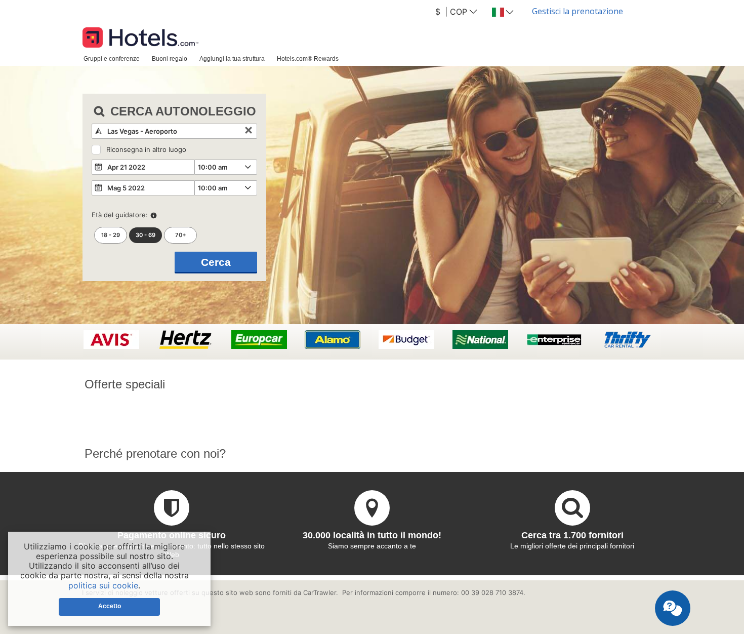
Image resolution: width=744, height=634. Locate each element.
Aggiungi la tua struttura (232, 58)
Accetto (109, 606)
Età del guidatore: (120, 215)
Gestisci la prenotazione (577, 11)
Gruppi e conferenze (112, 58)
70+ (180, 235)
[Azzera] (248, 131)
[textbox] (174, 131)
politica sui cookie (103, 585)
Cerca (216, 262)
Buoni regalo (169, 58)
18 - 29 (110, 235)
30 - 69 (145, 235)
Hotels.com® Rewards (308, 58)
